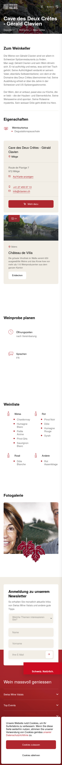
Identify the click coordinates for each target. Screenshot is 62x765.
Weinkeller (24, 29)
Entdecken (17, 275)
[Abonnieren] (49, 654)
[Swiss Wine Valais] (10, 6)
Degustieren (9, 29)
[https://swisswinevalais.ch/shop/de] (41, 6)
